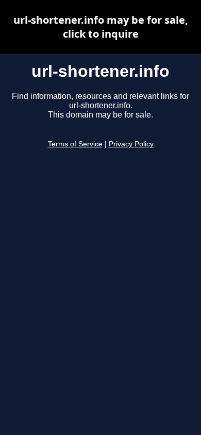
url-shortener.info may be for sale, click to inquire (100, 27)
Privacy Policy (131, 144)
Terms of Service (75, 144)
